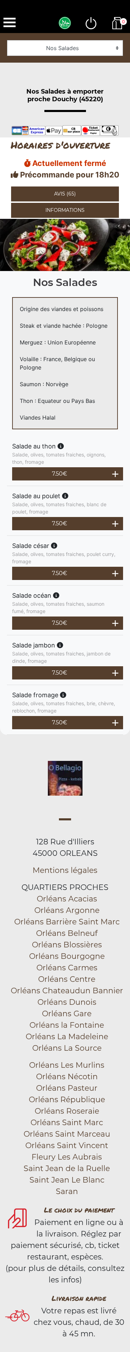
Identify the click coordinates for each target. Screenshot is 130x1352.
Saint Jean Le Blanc (66, 1180)
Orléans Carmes (66, 967)
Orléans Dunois (66, 1002)
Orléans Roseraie (67, 1111)
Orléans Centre (66, 979)
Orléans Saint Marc (67, 1122)
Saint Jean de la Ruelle (67, 1168)
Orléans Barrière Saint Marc (67, 921)
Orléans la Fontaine (66, 1025)
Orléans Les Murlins (66, 1065)
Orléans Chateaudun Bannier (67, 990)
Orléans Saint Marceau (67, 1134)
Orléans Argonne (66, 910)
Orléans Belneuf (66, 933)
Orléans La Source (67, 1048)
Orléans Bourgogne (67, 956)
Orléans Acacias (67, 899)
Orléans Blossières (67, 944)
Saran (67, 1191)
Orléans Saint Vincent (66, 1145)
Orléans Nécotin (67, 1076)
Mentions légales (65, 870)
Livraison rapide (79, 1298)
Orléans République (67, 1099)
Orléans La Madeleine (67, 1036)
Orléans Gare (67, 1013)
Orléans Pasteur (66, 1088)
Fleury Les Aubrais (67, 1157)
